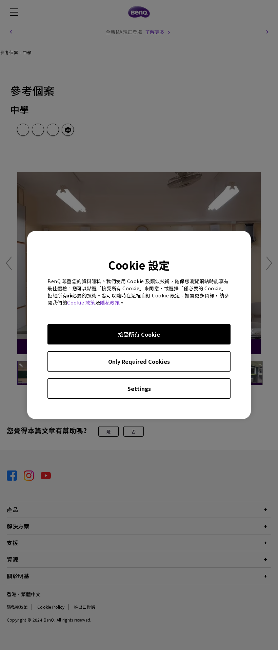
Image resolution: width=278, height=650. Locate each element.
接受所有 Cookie (139, 334)
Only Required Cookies (139, 361)
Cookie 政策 (81, 302)
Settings (139, 388)
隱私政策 (110, 302)
